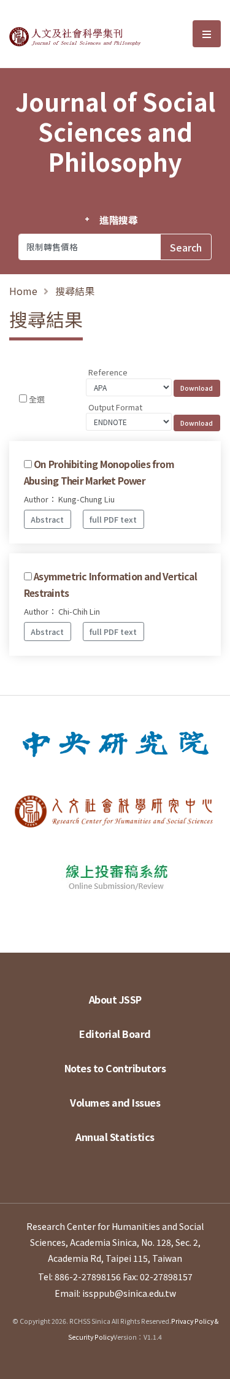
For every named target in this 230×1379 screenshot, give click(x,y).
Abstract (47, 519)
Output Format (115, 407)
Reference (108, 372)
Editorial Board (115, 1033)
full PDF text (113, 519)
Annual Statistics (115, 1136)
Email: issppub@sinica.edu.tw (115, 1293)
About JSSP (115, 999)
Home (23, 290)
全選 (37, 399)
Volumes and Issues (115, 1102)
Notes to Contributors (115, 1068)
